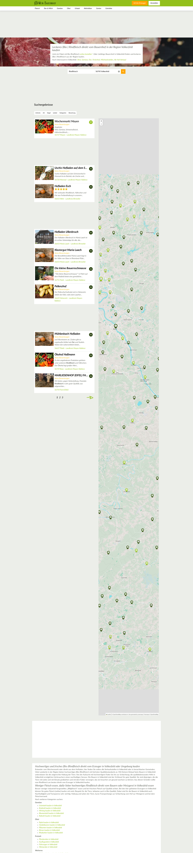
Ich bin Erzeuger (140, 3)
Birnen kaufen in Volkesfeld (49, 830)
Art (44, 113)
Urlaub (77, 8)
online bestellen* (86, 54)
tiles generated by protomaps (136, 714)
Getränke (108, 8)
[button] (134, 397)
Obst (68, 8)
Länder (55, 113)
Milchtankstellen (107, 60)
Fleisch (37, 8)
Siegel (49, 113)
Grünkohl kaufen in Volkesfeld (50, 806)
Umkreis (37, 113)
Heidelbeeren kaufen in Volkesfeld (52, 825)
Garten (98, 8)
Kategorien (63, 113)
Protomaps (146, 714)
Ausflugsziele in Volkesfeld (49, 842)
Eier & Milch (48, 8)
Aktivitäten (88, 8)
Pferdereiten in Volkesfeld (48, 839)
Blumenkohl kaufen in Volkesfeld (51, 813)
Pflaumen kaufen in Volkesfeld (50, 828)
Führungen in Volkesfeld (48, 844)
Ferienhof (96, 60)
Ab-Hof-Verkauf (120, 60)
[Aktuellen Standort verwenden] (119, 71)
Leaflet (109, 714)
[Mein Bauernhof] (48, 3)
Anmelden (154, 3)
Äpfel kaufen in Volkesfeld (49, 822)
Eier (90, 60)
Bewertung (72, 113)
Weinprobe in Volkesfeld (48, 847)
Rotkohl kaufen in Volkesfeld (49, 816)
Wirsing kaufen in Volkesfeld (49, 811)
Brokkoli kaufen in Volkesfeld (50, 808)
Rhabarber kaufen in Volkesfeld (51, 833)
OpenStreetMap (154, 714)
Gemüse (60, 8)
